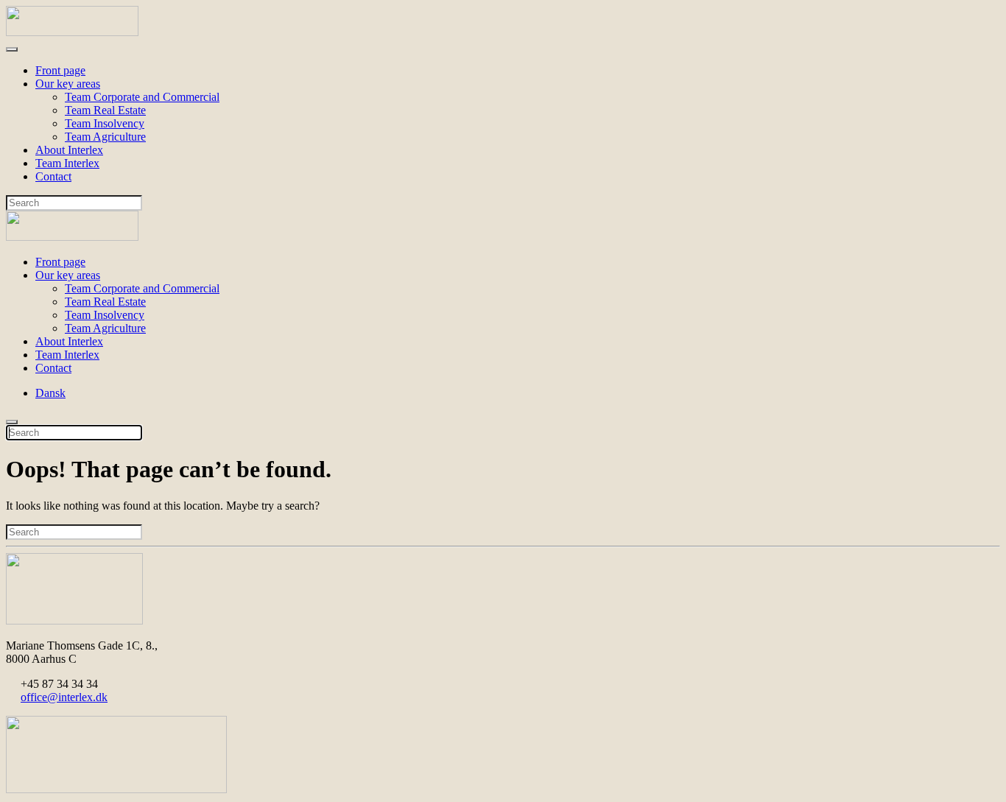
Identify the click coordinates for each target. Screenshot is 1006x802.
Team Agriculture (105, 136)
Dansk (50, 393)
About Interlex (69, 150)
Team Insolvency (104, 123)
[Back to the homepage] (72, 32)
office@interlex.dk (64, 697)
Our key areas (67, 83)
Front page (60, 70)
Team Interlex (67, 163)
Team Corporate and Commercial (142, 97)
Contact (53, 176)
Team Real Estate (105, 110)
